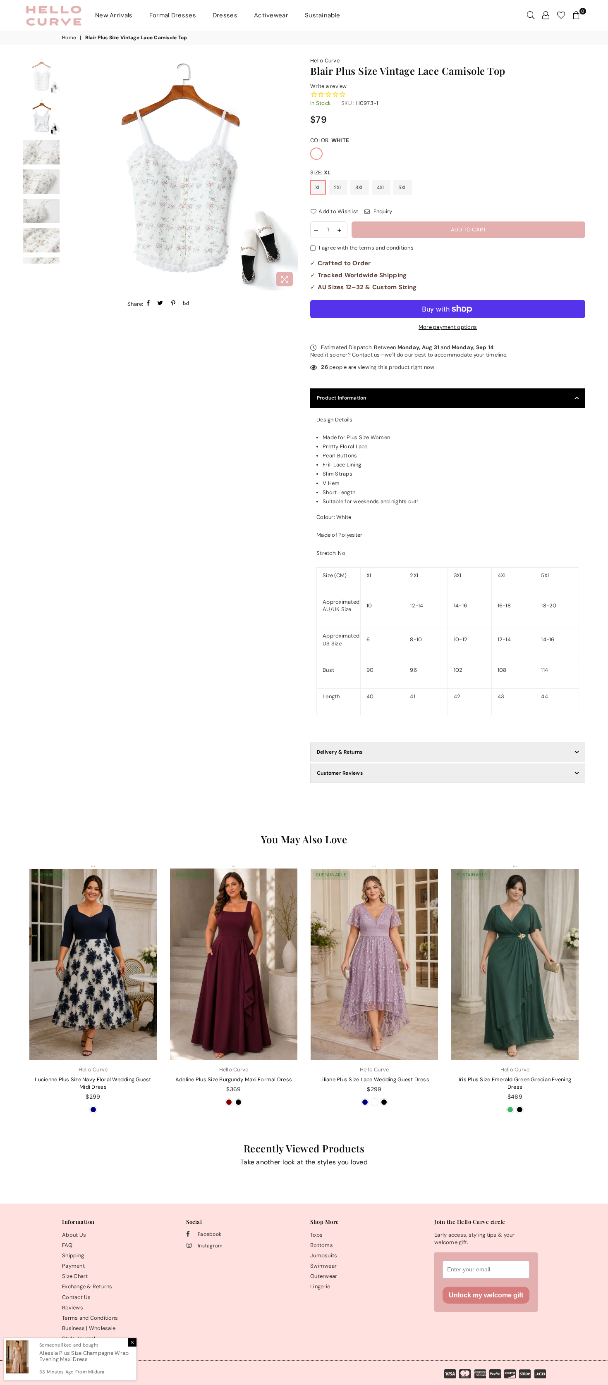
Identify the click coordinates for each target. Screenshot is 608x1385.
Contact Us (76, 1297)
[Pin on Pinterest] (173, 304)
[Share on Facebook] (148, 304)
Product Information (341, 398)
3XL (359, 187)
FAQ (67, 1245)
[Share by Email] (186, 304)
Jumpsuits (323, 1255)
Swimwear (323, 1265)
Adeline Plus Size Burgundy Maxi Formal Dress (233, 1079)
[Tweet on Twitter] (160, 304)
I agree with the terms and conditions (366, 247)
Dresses (225, 15)
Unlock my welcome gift (486, 1295)
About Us (74, 1234)
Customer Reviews (340, 773)
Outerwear (323, 1276)
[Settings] (546, 15)
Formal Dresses (172, 15)
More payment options (448, 327)
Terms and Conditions (90, 1317)
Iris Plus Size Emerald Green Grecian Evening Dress (515, 1083)
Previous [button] (71, 174)
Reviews (72, 1307)
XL (318, 187)
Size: (320, 172)
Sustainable (322, 15)
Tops (316, 1234)
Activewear (271, 15)
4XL (381, 187)
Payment (73, 1265)
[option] (181, 173)
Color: (329, 140)
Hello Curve (325, 60)
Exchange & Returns (87, 1286)
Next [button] (290, 174)
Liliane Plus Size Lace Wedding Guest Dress (374, 1079)
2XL (338, 187)
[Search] (531, 15)
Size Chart (75, 1276)
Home (69, 37)
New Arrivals (114, 15)
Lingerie (320, 1286)
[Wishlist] (561, 15)
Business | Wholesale (88, 1328)
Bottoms (321, 1245)
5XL (402, 187)
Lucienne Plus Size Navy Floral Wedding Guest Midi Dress (93, 1083)
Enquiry (382, 211)
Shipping (73, 1255)
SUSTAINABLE (50, 875)
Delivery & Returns (339, 752)
